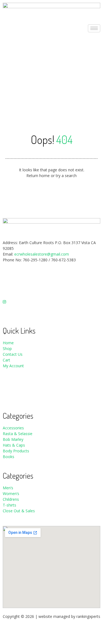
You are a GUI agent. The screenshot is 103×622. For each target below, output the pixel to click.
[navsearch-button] (4, 61)
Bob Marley (13, 439)
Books (8, 456)
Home (8, 342)
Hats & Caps (14, 445)
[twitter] (51, 290)
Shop (7, 348)
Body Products (16, 450)
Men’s (8, 487)
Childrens (11, 499)
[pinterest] (51, 312)
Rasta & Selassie (17, 433)
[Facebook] (51, 278)
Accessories (13, 427)
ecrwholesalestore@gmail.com (41, 254)
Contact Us (13, 354)
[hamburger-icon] (94, 28)
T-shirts (9, 505)
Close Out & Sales (19, 510)
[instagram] (51, 301)
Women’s (11, 493)
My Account (13, 365)
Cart (6, 360)
